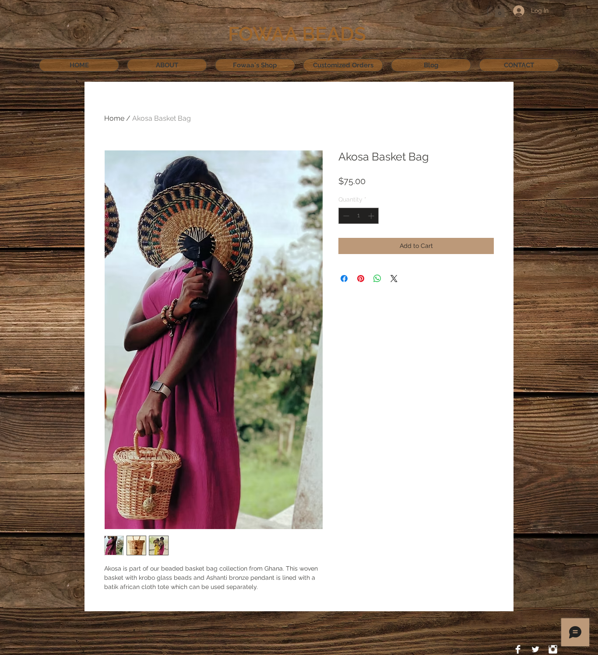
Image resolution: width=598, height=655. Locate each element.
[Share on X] (394, 278)
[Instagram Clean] (553, 649)
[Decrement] (345, 215)
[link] (499, 10)
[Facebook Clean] (518, 649)
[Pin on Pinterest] (360, 278)
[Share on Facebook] (344, 278)
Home (114, 118)
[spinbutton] (358, 215)
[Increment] (371, 215)
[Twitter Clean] (535, 649)
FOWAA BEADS (297, 34)
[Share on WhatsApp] (377, 278)
